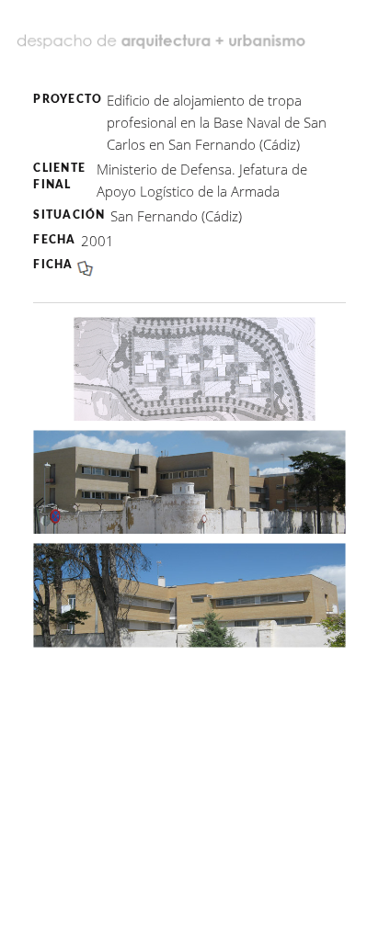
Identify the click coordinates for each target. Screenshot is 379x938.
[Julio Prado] (163, 35)
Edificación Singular (133, 56)
